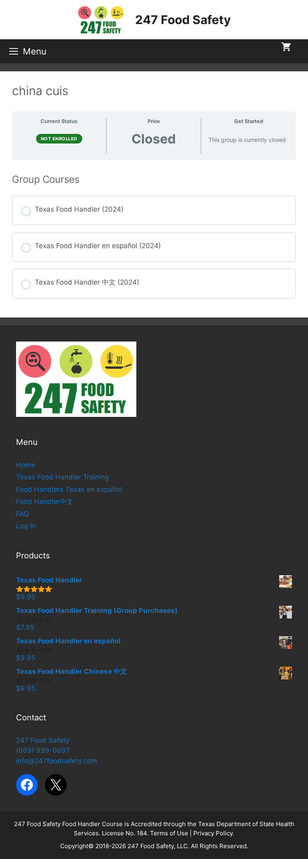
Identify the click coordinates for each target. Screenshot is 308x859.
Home (25, 465)
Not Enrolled (59, 138)
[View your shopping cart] (286, 47)
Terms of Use (169, 833)
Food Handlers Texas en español (69, 489)
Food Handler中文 (44, 501)
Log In (26, 526)
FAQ (22, 514)
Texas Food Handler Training (62, 477)
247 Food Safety (183, 19)
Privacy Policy (213, 833)
